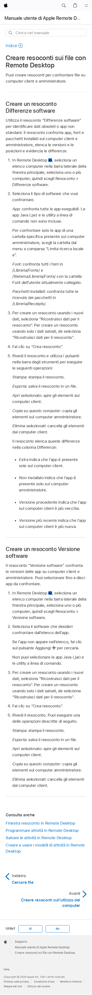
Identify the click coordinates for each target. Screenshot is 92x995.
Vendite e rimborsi (71, 981)
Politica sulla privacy (16, 981)
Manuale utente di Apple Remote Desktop (47, 18)
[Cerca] (10, 32)
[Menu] (86, 5)
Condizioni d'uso (44, 981)
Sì (30, 928)
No (57, 928)
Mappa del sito (13, 986)
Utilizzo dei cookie (38, 986)
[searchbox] (46, 32)
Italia (6, 969)
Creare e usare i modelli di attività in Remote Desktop (45, 848)
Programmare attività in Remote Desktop (42, 830)
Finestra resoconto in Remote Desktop (40, 823)
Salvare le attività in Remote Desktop (38, 837)
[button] (63, 5)
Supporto (21, 941)
